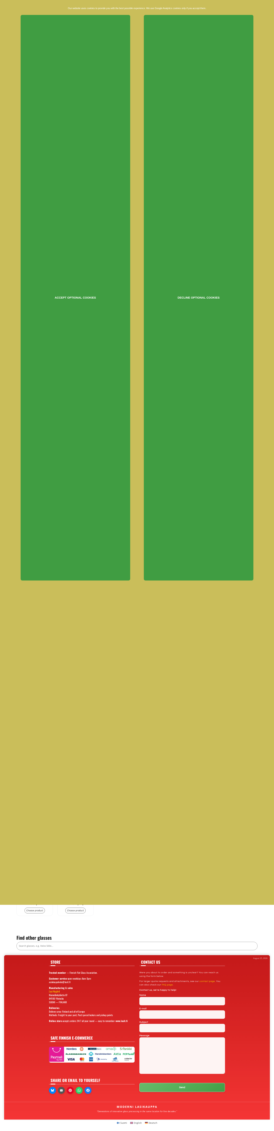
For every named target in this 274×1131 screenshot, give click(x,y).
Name (142, 995)
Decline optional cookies (199, 297)
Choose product (34, 910)
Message (144, 1035)
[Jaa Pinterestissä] (70, 1090)
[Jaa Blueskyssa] (52, 1090)
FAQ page (167, 985)
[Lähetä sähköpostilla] (61, 1090)
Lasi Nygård (54, 991)
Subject (143, 1022)
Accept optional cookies (75, 297)
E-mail (143, 1009)
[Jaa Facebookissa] (88, 1090)
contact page (207, 981)
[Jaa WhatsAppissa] (79, 1090)
